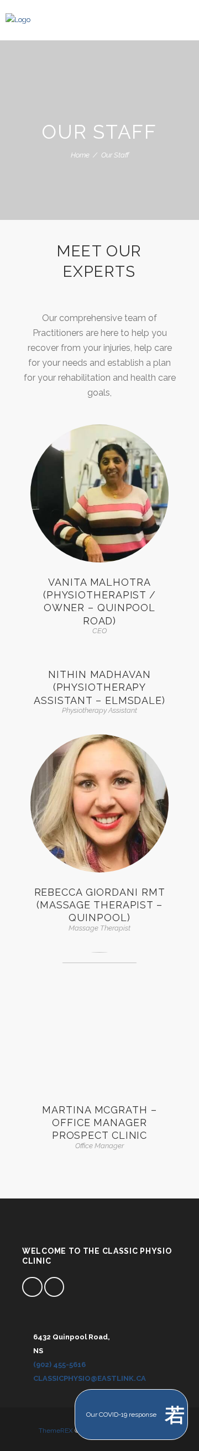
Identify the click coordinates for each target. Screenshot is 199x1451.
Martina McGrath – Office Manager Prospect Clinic (99, 1123)
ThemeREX (56, 1430)
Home (80, 155)
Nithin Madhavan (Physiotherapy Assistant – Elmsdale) (99, 687)
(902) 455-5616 (59, 1364)
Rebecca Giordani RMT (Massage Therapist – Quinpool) (99, 905)
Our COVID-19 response (121, 1414)
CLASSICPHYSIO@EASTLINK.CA (89, 1378)
